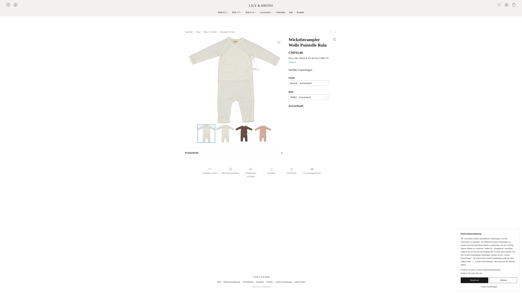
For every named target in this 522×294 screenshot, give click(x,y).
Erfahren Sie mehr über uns (471, 273)
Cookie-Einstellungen (283, 282)
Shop (198, 32)
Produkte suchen (210, 173)
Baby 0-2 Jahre (210, 32)
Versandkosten (248, 282)
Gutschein (280, 12)
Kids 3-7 (236, 12)
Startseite (189, 32)
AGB (219, 282)
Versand (292, 62)
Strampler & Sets (227, 32)
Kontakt (300, 12)
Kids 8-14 (250, 12)
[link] (489, 285)
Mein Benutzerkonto (230, 173)
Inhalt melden (300, 282)
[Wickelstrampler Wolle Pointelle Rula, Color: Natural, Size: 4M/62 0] (206, 133)
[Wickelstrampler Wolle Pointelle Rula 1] (225, 133)
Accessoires (265, 12)
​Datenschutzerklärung (231, 282)
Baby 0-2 (222, 12)
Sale (291, 12)
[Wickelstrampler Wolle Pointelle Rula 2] (244, 133)
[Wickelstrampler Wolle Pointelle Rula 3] (263, 133)
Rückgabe (260, 282)
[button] (261, 5)
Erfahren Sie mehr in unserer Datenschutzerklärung (480, 270)
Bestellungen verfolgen (250, 174)
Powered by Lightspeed (261, 287)
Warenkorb (291, 173)
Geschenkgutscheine (312, 173)
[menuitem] (331, 32)
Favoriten (271, 173)
